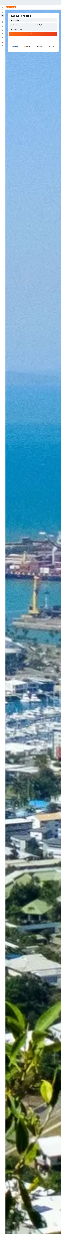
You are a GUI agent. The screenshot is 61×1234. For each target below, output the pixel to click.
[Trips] (3, 37)
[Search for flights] (3, 12)
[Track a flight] (3, 30)
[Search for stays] (3, 15)
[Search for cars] (3, 18)
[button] (2, 7)
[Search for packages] (3, 22)
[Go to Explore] (3, 26)
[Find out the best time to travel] (3, 33)
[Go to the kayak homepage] (11, 7)
